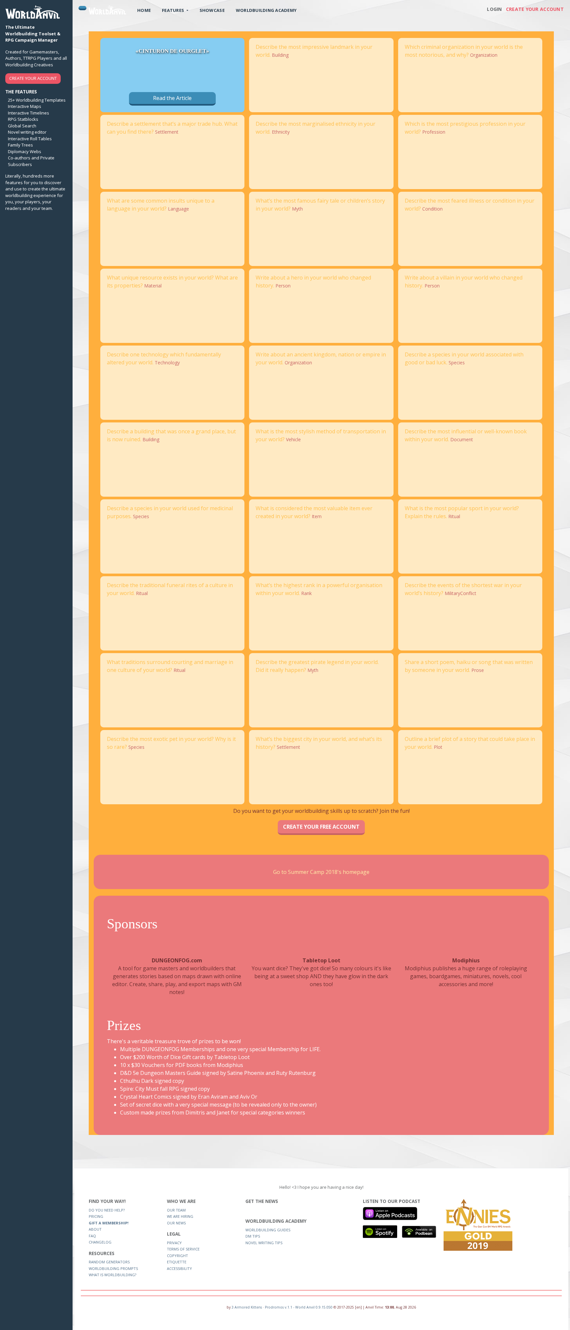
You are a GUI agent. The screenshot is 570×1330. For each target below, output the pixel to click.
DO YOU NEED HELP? (107, 1210)
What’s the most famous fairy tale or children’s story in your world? (320, 204)
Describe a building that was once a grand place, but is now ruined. (171, 435)
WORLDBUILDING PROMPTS (113, 1268)
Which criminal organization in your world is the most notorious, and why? (464, 50)
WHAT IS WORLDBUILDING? (112, 1274)
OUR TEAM (176, 1210)
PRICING (96, 1216)
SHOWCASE (212, 10)
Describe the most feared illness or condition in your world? (469, 204)
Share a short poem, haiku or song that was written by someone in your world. (469, 666)
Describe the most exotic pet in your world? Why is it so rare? (171, 742)
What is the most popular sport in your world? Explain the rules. (462, 512)
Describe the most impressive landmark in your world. (314, 50)
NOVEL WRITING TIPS (263, 1242)
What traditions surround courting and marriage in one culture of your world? (170, 666)
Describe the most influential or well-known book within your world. (466, 435)
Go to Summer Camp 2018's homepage (321, 872)
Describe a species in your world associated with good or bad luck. (464, 358)
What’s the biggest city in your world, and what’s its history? (319, 742)
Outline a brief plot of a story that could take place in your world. (470, 742)
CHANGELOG (100, 1242)
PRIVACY (174, 1242)
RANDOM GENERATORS (109, 1261)
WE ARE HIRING (180, 1216)
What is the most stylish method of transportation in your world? (321, 435)
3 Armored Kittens (247, 1307)
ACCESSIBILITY (179, 1268)
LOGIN (494, 9)
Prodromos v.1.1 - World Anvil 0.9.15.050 (298, 1307)
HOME (144, 10)
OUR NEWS (176, 1222)
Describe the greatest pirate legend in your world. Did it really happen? (317, 666)
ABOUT (95, 1229)
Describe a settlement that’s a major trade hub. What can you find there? (172, 127)
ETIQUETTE (176, 1261)
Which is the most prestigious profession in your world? (465, 127)
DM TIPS (252, 1236)
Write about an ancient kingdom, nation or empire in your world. (321, 358)
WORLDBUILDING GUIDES (267, 1229)
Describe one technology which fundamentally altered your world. (164, 358)
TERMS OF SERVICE (183, 1249)
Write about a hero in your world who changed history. (313, 281)
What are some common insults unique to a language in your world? (160, 204)
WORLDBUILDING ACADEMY (266, 10)
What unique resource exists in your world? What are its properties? (172, 281)
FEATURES (173, 10)
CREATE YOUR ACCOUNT (33, 78)
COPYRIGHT (177, 1255)
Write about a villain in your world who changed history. (463, 281)
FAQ (92, 1235)
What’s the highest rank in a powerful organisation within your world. (319, 589)
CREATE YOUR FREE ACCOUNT (321, 826)
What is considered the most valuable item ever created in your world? (314, 512)
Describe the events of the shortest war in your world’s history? (463, 589)
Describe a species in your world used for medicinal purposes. (170, 512)
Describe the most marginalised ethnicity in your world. (315, 127)
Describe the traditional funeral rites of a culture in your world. (170, 589)
